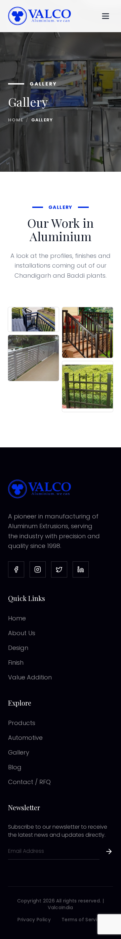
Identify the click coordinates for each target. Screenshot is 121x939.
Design (18, 648)
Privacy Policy (34, 919)
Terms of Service (83, 919)
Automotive (25, 737)
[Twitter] (59, 569)
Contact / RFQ (29, 782)
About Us (21, 633)
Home (15, 120)
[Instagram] (38, 569)
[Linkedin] (81, 569)
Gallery (18, 752)
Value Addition (30, 677)
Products (21, 723)
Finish (16, 662)
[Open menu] (105, 16)
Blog (15, 767)
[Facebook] (16, 569)
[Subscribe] (109, 853)
